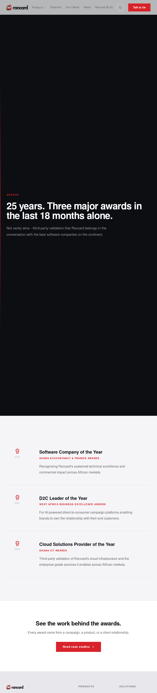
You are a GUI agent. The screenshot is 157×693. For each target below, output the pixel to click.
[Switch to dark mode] (120, 7)
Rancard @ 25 (104, 7)
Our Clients (73, 7)
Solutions (56, 7)
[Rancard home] (17, 7)
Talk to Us (139, 7)
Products (37, 7)
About (87, 7)
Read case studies (76, 647)
